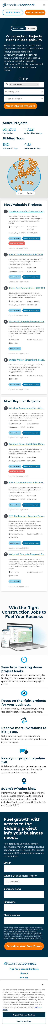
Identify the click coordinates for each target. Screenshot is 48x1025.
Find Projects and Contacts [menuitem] (24, 969)
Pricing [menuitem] (24, 977)
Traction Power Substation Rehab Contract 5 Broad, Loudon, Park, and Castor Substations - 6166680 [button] (28, 444)
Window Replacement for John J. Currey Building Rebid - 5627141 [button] (28, 408)
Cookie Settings (24, 1021)
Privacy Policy (37, 938)
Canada (31, 28)
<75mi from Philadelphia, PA (18, 84)
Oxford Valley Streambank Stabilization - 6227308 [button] (28, 360)
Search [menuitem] (24, 973)
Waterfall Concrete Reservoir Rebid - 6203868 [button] (28, 321)
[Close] (41, 983)
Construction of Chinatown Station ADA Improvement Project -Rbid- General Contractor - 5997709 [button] (28, 211)
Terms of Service (23, 938)
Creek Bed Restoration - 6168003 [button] (27, 288)
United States (18, 28)
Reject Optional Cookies (24, 1015)
